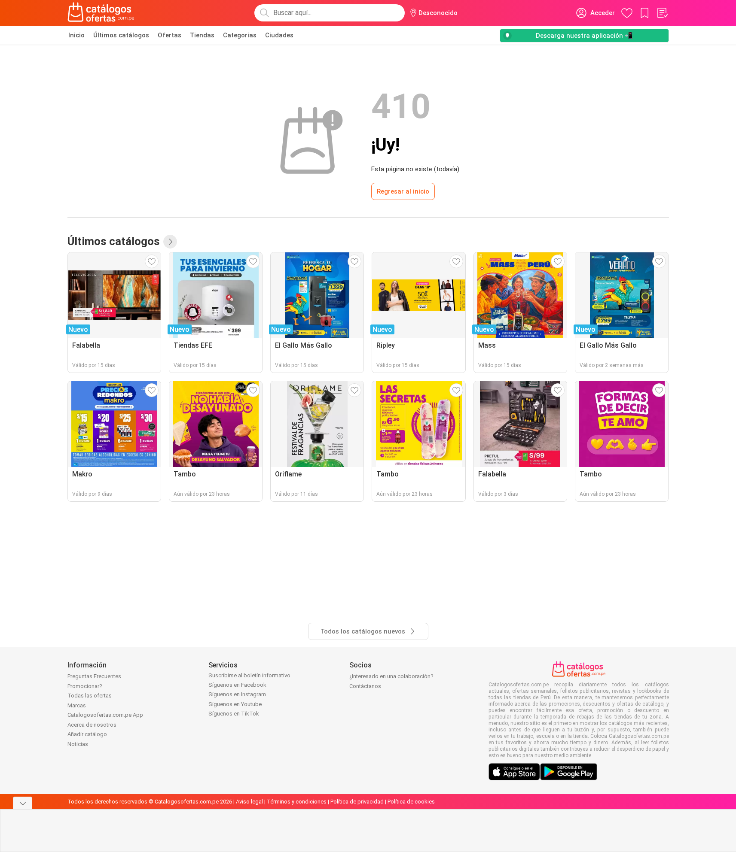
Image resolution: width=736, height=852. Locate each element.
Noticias (77, 744)
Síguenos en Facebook (237, 685)
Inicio (76, 35)
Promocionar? (84, 686)
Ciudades (279, 35)
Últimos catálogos (121, 35)
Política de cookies (411, 801)
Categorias (240, 35)
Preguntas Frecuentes (94, 676)
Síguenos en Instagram (237, 694)
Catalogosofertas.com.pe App (105, 715)
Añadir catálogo (87, 734)
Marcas (76, 705)
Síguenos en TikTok (233, 713)
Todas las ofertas (89, 695)
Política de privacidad (357, 801)
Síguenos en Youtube (235, 704)
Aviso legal (249, 801)
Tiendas (202, 35)
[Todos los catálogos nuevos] (170, 242)
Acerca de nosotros (91, 725)
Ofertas (169, 35)
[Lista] (662, 13)
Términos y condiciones (297, 801)
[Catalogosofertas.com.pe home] (100, 13)
